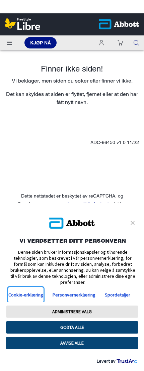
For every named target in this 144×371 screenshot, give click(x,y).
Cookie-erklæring (25, 295)
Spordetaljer (117, 295)
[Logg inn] (103, 42)
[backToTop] (135, 317)
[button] (120, 42)
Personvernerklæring (74, 295)
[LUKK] (134, 223)
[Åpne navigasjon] (9, 42)
